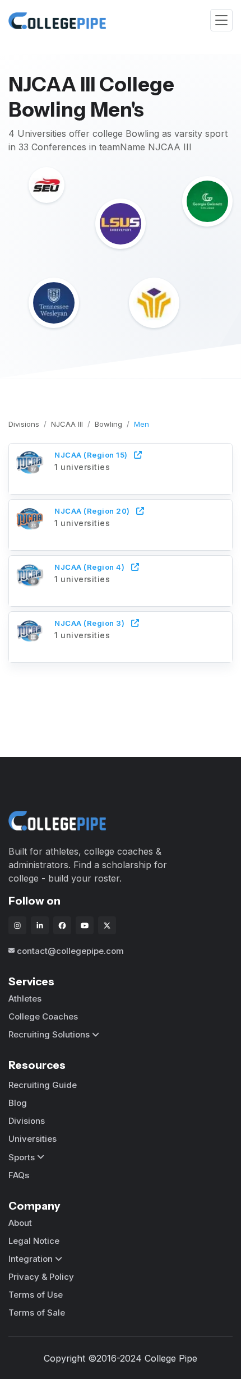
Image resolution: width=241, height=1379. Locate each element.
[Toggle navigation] (221, 20)
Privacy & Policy (41, 1276)
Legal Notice (33, 1240)
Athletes (24, 998)
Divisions (23, 423)
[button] (120, 467)
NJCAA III (67, 423)
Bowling (108, 423)
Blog (17, 1102)
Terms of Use (35, 1294)
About (20, 1222)
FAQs (18, 1175)
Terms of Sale (36, 1312)
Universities (32, 1138)
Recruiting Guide (42, 1085)
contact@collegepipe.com (70, 951)
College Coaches (43, 1016)
